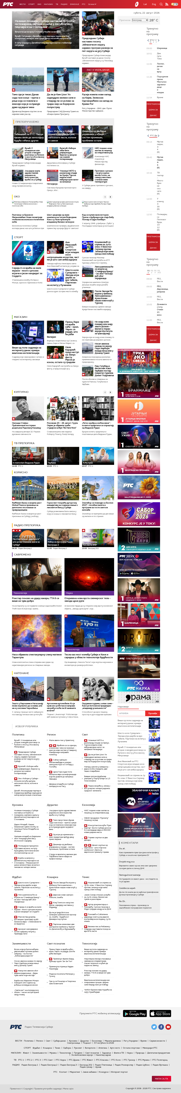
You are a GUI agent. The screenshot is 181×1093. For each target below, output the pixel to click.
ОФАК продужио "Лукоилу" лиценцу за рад (96, 819)
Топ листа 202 (89, 545)
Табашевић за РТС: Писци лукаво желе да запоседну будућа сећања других (29, 137)
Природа (139, 1053)
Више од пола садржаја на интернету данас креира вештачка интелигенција (26, 350)
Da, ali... (122, 848)
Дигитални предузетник (158, 1053)
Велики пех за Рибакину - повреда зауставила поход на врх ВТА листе (97, 929)
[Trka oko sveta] (139, 361)
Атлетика (102, 1048)
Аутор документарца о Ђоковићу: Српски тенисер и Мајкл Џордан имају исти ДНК (97, 906)
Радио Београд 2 (49, 1065)
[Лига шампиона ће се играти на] (87, 271)
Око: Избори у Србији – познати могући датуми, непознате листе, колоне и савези (26, 782)
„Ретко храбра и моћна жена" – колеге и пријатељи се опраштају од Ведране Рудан (98, 425)
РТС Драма (74, 1060)
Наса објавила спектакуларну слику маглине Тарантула (37, 656)
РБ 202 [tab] (158, 271)
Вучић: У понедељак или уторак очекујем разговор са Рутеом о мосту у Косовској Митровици (34, 153)
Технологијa (89, 943)
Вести (23, 4)
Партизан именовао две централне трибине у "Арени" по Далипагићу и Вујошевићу (62, 926)
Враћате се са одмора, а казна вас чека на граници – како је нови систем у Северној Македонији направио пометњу (63, 750)
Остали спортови (131, 1048)
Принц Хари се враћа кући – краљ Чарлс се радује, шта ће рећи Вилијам (62, 951)
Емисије (74, 4)
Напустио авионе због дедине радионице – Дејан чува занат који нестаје (26, 973)
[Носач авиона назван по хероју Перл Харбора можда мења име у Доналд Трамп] (87, 348)
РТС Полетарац (159, 1060)
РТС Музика (143, 1060)
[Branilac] (139, 386)
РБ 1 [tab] (148, 271)
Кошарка (52, 877)
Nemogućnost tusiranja (129, 875)
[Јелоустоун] (139, 590)
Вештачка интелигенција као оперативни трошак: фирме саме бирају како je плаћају (97, 982)
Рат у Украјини (131, 1041)
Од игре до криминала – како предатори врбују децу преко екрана (62, 837)
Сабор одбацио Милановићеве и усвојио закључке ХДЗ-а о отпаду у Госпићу (61, 763)
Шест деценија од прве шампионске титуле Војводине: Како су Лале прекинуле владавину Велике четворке (62, 218)
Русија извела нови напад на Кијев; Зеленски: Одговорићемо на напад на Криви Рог (97, 99)
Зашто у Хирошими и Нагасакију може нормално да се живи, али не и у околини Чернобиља (27, 706)
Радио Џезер (86, 1067)
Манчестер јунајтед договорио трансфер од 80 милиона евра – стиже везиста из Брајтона (27, 920)
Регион (51, 734)
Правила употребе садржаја (47, 1088)
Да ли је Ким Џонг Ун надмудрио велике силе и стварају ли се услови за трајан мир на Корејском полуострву (61, 101)
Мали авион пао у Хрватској (61, 740)
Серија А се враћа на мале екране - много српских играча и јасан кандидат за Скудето (27, 272)
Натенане (21, 673)
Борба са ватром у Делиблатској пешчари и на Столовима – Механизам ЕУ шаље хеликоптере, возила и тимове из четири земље (27, 862)
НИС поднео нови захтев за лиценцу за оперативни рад (104, 150)
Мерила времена (113, 1041)
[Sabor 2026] (139, 514)
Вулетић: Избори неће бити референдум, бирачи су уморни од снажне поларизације (68, 153)
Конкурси (103, 1072)
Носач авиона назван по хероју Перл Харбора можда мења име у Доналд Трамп (104, 348)
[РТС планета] (137, 4)
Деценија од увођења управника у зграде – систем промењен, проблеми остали (62, 846)
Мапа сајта (161, 1078)
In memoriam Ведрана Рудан (26, 460)
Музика (53, 1053)
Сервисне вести (157, 1041)
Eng (154, 4)
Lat (145, 4)
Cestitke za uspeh (127, 888)
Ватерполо (90, 1048)
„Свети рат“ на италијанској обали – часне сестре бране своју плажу (26, 992)
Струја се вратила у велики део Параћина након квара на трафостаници (63, 856)
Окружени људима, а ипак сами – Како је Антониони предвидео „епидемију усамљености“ (97, 706)
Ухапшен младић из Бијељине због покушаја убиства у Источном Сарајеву (27, 838)
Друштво (52, 805)
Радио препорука (27, 525)
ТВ (57, 4)
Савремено (22, 554)
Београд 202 (86, 1065)
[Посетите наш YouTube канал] (168, 1027)
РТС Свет (48, 1060)
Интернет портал (119, 1072)
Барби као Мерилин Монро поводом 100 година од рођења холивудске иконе (26, 982)
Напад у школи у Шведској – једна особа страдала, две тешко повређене (96, 769)
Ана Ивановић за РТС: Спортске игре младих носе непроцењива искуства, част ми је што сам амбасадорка (131, 765)
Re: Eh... (122, 901)
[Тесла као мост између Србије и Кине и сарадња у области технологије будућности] (89, 633)
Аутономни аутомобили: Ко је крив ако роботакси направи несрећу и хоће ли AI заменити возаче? (61, 707)
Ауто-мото (115, 1048)
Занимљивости (21, 943)
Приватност (16, 1088)
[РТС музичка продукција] (139, 800)
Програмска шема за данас (153, 110)
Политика (18, 734)
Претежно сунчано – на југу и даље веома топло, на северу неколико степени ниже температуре (104, 176)
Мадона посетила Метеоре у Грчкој (62, 975)
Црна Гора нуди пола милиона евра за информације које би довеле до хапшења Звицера (62, 775)
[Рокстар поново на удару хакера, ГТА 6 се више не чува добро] (37, 576)
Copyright (27, 1088)
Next (158, 40)
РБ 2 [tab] (152, 271)
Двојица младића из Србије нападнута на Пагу (61, 785)
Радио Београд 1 (29, 1065)
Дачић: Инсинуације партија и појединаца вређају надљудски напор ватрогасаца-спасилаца (28, 792)
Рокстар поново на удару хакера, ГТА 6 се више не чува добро (35, 599)
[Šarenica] (139, 615)
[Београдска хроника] (139, 462)
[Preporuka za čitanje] (139, 666)
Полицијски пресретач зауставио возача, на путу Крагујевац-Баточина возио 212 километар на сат (26, 849)
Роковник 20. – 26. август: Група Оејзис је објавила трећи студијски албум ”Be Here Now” (62, 425)
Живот (26, 1053)
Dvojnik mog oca (126, 861)
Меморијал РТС (150, 1048)
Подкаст (87, 1043)
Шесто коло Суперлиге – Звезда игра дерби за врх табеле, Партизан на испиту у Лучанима (27, 886)
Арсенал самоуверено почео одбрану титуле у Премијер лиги (26, 931)
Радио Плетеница (103, 1065)
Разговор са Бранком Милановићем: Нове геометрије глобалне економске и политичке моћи (28, 218)
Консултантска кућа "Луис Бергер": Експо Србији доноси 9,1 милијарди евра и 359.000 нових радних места (97, 828)
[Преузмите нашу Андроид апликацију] (135, 1013)
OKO (39, 4)
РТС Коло (116, 1060)
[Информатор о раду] (139, 825)
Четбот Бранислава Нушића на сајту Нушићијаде (98, 991)
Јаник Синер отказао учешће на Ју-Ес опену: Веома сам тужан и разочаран (97, 897)
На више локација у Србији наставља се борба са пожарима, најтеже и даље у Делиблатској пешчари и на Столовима (44, 24)
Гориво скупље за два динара (96, 838)
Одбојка (67, 1048)
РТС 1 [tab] (151, 41)
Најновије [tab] (123, 706)
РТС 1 (21, 1060)
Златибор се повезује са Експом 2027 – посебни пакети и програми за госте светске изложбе (97, 506)
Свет (85, 734)
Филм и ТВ (119, 1053)
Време (143, 1041)
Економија (88, 805)
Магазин (48, 4)
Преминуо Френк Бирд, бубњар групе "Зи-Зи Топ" (61, 960)
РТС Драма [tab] (155, 135)
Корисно (21, 472)
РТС (83, 4)
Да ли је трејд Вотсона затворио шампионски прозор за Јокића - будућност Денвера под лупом (62, 915)
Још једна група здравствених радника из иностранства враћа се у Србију (33, 175)
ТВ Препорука (24, 443)
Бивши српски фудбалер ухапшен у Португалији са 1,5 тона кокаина (97, 778)
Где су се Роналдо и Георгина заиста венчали (62, 982)
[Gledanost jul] (139, 487)
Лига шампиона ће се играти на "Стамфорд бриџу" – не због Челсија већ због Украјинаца (104, 272)
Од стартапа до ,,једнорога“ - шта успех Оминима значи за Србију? (27, 540)
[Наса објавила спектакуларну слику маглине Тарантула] (37, 633)
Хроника (17, 805)
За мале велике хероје (82, 1055)
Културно (21, 392)
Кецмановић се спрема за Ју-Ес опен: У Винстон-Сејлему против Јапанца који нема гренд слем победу (104, 248)
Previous (148, 40)
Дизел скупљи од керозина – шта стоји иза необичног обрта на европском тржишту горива (96, 848)
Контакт (63, 1072)
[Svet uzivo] (139, 437)
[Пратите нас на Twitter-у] (154, 1027)
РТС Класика (102, 1060)
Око (17, 196)
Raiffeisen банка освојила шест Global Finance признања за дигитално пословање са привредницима (27, 506)
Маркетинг (75, 1072)
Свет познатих (56, 943)
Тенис (86, 877)
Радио (64, 4)
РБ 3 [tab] (155, 271)
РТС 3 (38, 1060)
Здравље (106, 1053)
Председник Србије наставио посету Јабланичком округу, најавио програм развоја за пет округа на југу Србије (97, 44)
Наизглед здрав (103, 1055)
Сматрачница (73, 1043)
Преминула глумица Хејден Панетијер (61, 967)
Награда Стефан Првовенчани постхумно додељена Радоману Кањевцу (26, 425)
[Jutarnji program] (139, 411)
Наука (130, 1053)
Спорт (31, 4)
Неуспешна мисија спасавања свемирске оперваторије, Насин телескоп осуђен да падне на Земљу (97, 962)
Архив (98, 1067)
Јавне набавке (90, 1072)
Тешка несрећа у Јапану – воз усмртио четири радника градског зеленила (97, 788)
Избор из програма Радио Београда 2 (60, 542)
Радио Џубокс (143, 1065)
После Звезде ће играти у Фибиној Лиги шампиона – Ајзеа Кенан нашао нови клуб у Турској (104, 297)
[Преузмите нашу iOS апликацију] (160, 1013)
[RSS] (167, 4)
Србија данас (59, 1041)
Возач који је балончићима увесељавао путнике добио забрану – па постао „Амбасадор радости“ (26, 952)
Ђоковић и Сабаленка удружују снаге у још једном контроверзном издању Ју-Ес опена (97, 917)
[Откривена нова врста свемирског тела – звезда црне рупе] (89, 576)
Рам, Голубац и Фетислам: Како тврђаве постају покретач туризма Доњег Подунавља (104, 371)
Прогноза (124, 20)
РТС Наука (61, 1060)
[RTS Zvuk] (139, 565)
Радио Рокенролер (124, 1065)
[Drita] (139, 641)
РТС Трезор (129, 1060)
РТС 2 (29, 1060)
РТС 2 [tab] (154, 41)
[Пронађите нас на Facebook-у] (161, 1027)
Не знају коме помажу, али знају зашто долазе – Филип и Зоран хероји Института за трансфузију (104, 327)
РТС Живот (87, 1060)
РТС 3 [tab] (156, 41)
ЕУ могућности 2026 (104, 1043)
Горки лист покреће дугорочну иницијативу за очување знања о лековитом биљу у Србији (62, 505)
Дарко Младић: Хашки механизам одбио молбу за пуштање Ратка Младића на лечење (26, 827)
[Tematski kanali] (139, 691)
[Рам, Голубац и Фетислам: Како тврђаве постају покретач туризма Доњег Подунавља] (87, 370)
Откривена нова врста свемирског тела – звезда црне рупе (87, 599)
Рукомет (78, 1048)
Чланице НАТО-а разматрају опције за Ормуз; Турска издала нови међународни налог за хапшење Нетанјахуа (62, 177)
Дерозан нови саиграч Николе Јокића (61, 896)
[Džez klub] (139, 539)
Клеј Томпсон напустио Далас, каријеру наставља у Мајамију (61, 905)
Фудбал (16, 877)
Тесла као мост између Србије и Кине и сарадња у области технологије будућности (88, 656)
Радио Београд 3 (68, 1065)
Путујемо (78, 1053)
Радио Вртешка (160, 1065)
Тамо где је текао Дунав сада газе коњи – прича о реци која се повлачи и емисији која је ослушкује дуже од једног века (26, 101)
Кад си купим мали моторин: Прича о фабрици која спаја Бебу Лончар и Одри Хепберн (98, 217)
